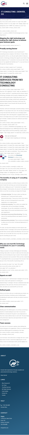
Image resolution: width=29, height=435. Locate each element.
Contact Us (4, 393)
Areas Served (4, 375)
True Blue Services (6, 387)
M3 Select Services (6, 389)
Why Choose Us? (6, 383)
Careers (3, 395)
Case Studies (5, 391)
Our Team (4, 385)
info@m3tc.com (4, 427)
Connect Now (4, 407)
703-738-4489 (4, 424)
